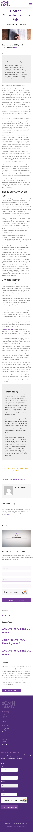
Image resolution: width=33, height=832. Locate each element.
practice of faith (8, 329)
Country (3, 781)
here (15, 47)
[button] (16, 538)
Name (3, 763)
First (2, 766)
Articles (9, 479)
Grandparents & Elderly (19, 479)
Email (3, 791)
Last (2, 774)
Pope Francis (22, 24)
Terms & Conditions (16, 823)
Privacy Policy (25, 823)
